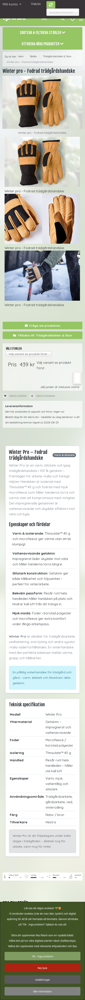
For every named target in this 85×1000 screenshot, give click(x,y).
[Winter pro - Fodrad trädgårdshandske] (42, 102)
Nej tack (42, 968)
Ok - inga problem (42, 956)
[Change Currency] (50, 4)
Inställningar (42, 979)
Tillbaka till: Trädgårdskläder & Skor (45, 335)
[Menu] (44, 18)
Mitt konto (10, 4)
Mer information (42, 991)
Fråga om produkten (44, 325)
